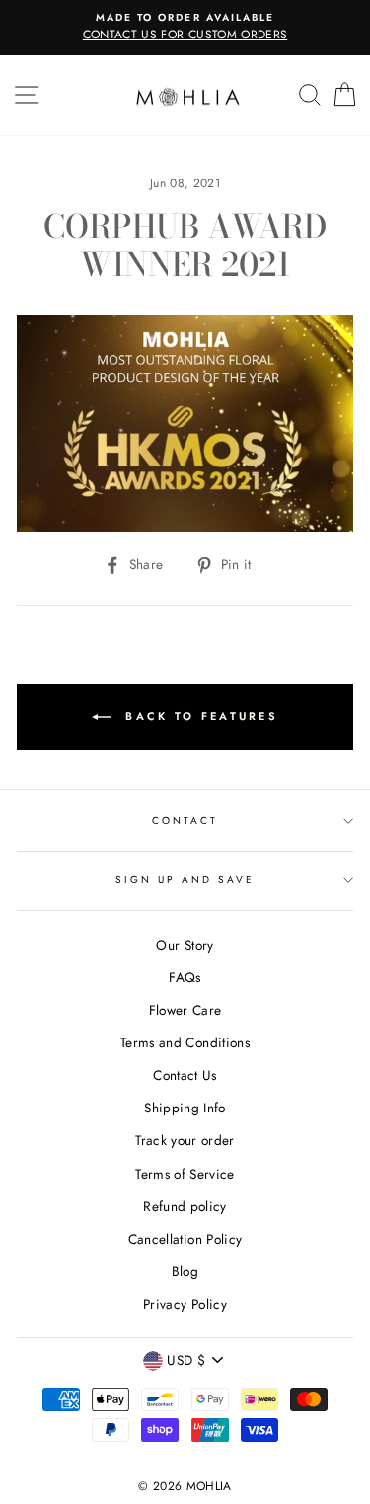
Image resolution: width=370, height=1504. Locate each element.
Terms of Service (184, 1173)
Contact (185, 820)
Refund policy (184, 1206)
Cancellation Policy (185, 1239)
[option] (185, 27)
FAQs (184, 977)
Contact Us (184, 1075)
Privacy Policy (185, 1304)
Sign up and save (185, 879)
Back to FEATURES (198, 716)
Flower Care (185, 1010)
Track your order (184, 1140)
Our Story (184, 945)
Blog (185, 1271)
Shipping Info (184, 1107)
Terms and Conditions (185, 1042)
